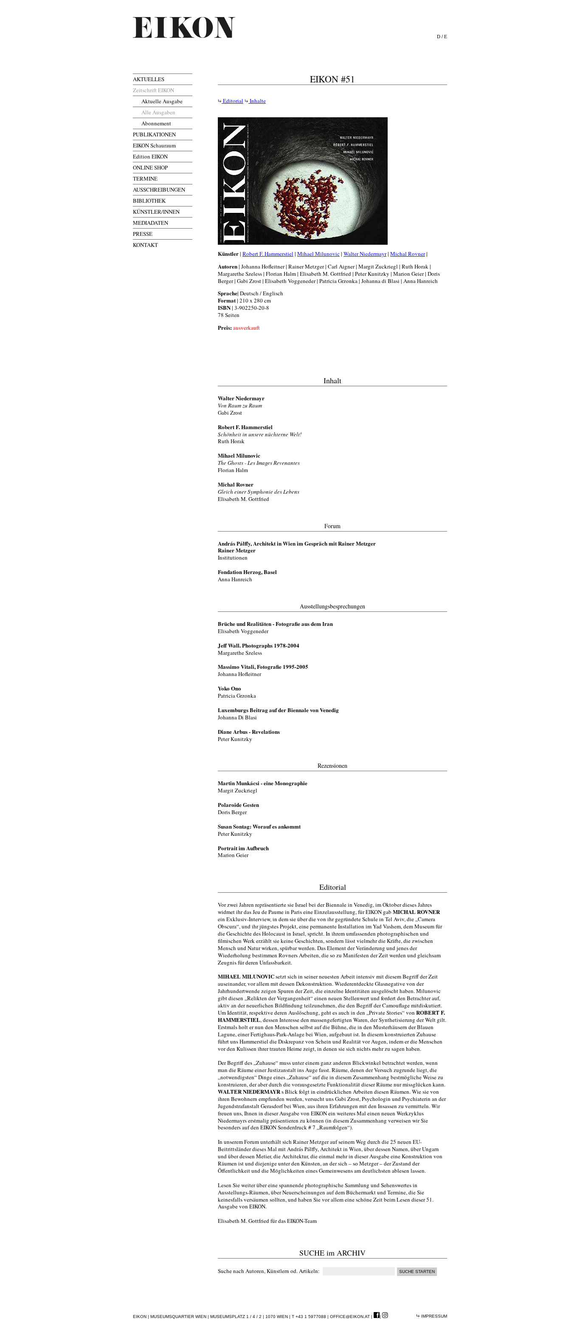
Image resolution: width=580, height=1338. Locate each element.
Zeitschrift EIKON (153, 90)
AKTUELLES (148, 79)
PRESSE (142, 234)
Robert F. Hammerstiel (267, 253)
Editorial (232, 101)
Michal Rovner (407, 253)
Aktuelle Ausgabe (162, 101)
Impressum (433, 1316)
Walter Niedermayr (364, 253)
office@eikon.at (350, 1316)
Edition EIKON (150, 156)
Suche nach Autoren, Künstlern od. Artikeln (268, 1271)
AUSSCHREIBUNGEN (159, 189)
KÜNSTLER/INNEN (156, 211)
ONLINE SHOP (150, 167)
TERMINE (145, 178)
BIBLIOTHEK (149, 200)
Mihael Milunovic (318, 253)
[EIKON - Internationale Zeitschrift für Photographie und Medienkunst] (184, 27)
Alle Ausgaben (158, 112)
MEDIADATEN (150, 222)
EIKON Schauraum (154, 145)
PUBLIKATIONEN (154, 134)
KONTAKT (145, 245)
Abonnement (156, 123)
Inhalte (257, 101)
